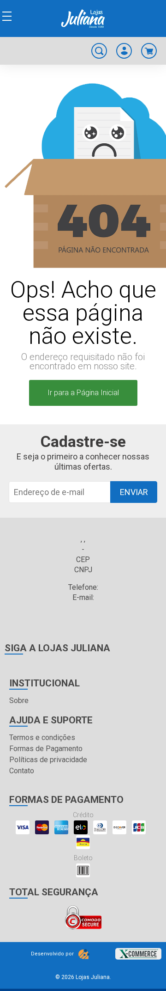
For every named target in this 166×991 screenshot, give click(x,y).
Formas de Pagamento (46, 748)
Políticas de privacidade (48, 759)
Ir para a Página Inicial (83, 392)
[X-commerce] (138, 951)
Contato (21, 770)
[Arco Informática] (83, 954)
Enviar (134, 492)
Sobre (19, 700)
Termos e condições (42, 737)
